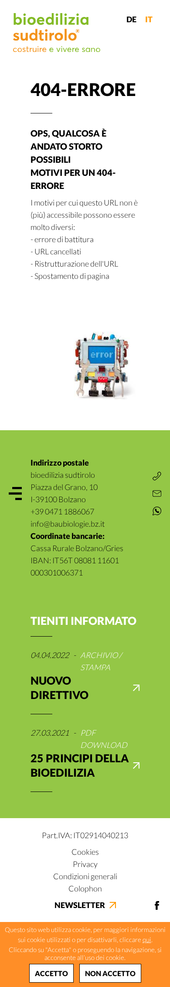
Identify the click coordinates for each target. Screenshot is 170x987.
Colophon (85, 888)
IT (149, 19)
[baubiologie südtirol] (56, 32)
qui (147, 939)
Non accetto (110, 973)
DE (131, 19)
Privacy (85, 864)
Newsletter (79, 905)
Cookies (85, 852)
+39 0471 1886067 (62, 511)
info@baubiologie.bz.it (68, 523)
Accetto (51, 973)
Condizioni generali (85, 876)
